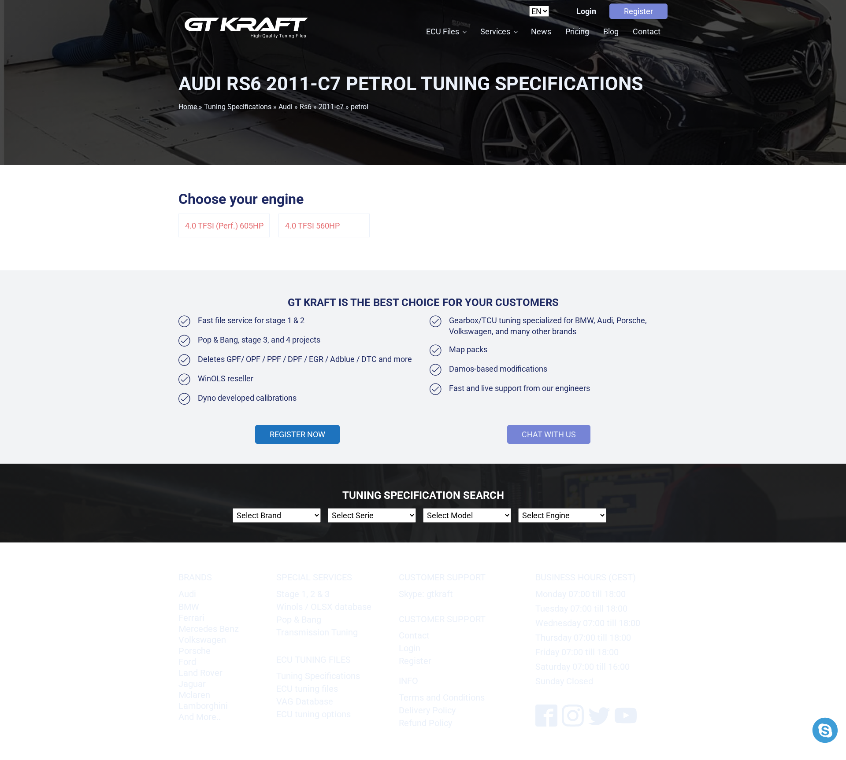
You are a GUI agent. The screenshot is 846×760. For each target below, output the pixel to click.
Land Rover (200, 673)
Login (586, 11)
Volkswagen (202, 640)
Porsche (194, 651)
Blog (611, 31)
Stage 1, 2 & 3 (303, 594)
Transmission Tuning (317, 632)
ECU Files (442, 31)
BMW (188, 606)
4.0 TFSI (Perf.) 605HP (224, 225)
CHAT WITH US (549, 434)
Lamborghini (203, 706)
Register (638, 11)
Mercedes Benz (208, 628)
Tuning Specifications (237, 107)
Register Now (297, 434)
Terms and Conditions (442, 697)
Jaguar (192, 684)
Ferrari (191, 617)
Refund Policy (425, 723)
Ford (187, 662)
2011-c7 (331, 107)
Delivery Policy (427, 710)
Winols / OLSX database (323, 606)
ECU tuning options (313, 714)
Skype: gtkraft (426, 594)
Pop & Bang (298, 619)
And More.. (199, 717)
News (541, 31)
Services (495, 31)
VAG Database (304, 701)
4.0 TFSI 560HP (312, 225)
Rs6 (306, 107)
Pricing (577, 31)
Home (187, 107)
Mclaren (194, 695)
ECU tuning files (307, 688)
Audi (285, 107)
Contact (646, 31)
